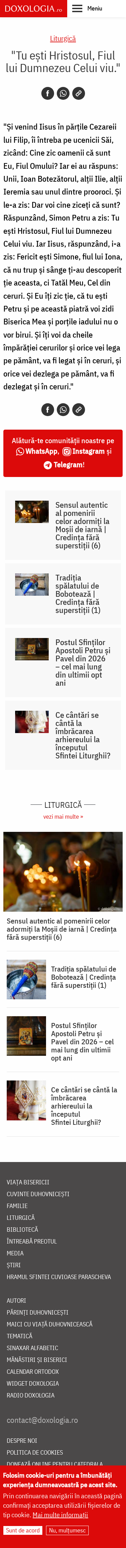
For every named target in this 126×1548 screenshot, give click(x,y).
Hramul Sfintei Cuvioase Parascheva (59, 1277)
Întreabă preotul (32, 1241)
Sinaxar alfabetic (32, 1348)
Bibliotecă (22, 1229)
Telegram (68, 464)
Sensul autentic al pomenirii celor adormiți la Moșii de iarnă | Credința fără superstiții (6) (82, 525)
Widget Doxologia (33, 1383)
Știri (14, 1265)
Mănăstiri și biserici (37, 1360)
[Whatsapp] (63, 93)
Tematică (19, 1336)
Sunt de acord (23, 1530)
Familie (17, 1206)
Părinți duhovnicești (38, 1312)
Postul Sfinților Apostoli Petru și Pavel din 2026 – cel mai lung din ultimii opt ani (83, 662)
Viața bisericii (28, 1182)
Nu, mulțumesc (67, 1530)
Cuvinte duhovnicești (38, 1194)
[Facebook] (47, 93)
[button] (87, 8)
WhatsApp (41, 451)
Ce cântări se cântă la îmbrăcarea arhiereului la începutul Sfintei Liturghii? (83, 735)
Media (15, 1253)
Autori (16, 1300)
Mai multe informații (60, 1514)
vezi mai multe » (63, 816)
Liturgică (63, 38)
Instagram (89, 451)
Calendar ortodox (33, 1371)
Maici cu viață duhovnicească (49, 1324)
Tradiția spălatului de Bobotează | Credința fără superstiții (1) (77, 593)
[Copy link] (78, 93)
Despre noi (22, 1440)
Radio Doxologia (30, 1395)
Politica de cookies (35, 1452)
